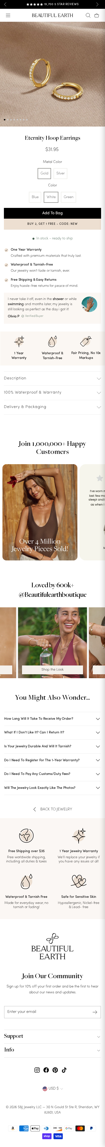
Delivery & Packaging (25, 407)
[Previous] (5, 4)
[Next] (97, 4)
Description (15, 378)
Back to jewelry (56, 809)
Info (9, 1050)
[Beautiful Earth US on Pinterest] (55, 1070)
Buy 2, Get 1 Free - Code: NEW (52, 224)
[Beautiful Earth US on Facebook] (46, 1070)
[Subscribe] (95, 1012)
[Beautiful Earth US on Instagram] (37, 1070)
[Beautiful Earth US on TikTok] (64, 1070)
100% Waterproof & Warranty (33, 393)
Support (13, 1037)
